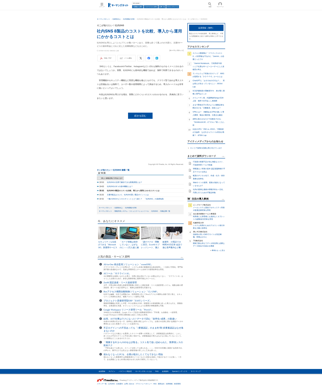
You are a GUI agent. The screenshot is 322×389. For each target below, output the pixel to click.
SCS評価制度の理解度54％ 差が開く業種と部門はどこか (209, 92)
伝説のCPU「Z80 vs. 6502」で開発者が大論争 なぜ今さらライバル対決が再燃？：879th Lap (208, 132)
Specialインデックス (179, 371)
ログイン (112, 371)
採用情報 (169, 384)
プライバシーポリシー (144, 384)
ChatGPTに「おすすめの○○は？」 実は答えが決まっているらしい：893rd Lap (209, 83)
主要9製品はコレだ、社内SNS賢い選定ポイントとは (128, 195)
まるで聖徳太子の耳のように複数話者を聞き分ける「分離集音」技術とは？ (208, 106)
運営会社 (161, 384)
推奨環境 (177, 384)
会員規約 (165, 371)
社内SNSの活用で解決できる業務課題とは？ (124, 182)
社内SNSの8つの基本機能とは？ (120, 186)
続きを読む (140, 115)
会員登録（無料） (206, 28)
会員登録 (102, 371)
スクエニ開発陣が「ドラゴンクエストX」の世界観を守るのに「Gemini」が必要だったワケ (208, 56)
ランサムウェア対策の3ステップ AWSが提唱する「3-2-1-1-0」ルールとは (208, 75)
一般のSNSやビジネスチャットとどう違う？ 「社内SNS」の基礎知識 (135, 199)
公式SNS (111, 384)
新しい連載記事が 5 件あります (112, 178)
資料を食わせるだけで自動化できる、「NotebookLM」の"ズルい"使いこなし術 (209, 122)
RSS (154, 384)
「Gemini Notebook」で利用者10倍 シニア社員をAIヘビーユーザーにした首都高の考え (208, 66)
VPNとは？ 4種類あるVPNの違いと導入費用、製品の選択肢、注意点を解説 (208, 113)
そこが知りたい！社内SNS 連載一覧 (113, 170)
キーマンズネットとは (143, 371)
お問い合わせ (129, 384)
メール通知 (128, 58)
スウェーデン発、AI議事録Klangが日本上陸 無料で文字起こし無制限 (208, 99)
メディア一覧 (102, 384)
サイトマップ (196, 371)
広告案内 (119, 384)
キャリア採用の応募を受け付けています (206, 148)
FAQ (156, 371)
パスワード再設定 (125, 371)
